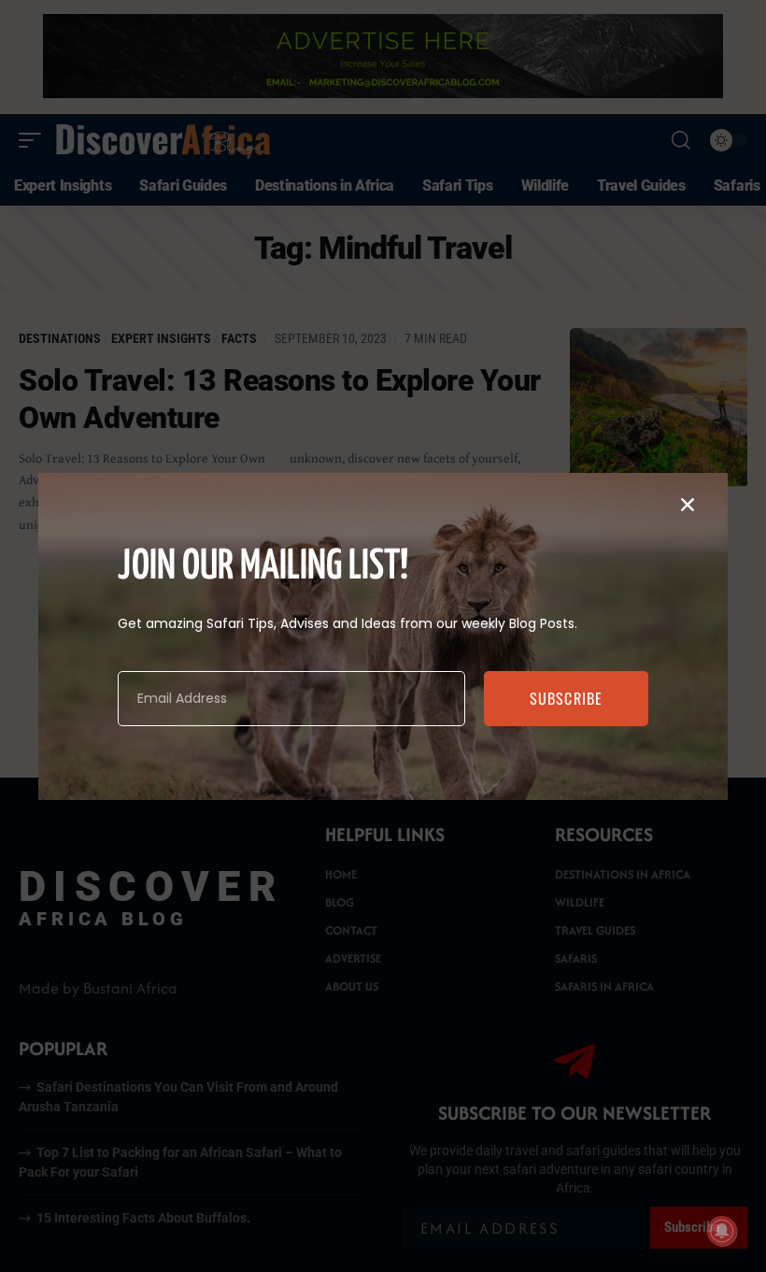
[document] (383, 636)
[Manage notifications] (722, 1231)
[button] (687, 504)
